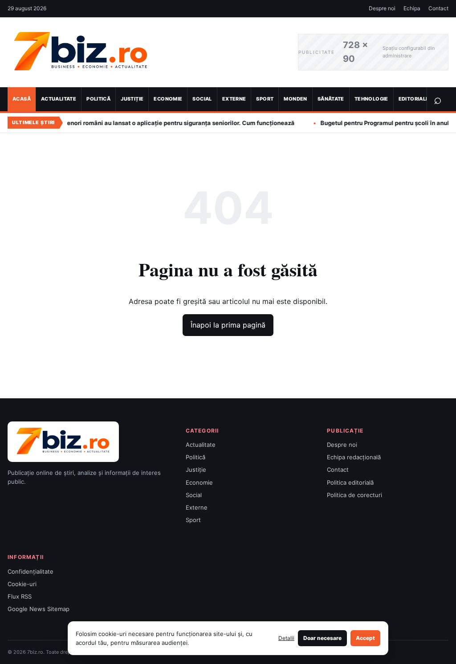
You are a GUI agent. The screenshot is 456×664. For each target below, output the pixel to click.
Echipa (411, 8)
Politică (98, 99)
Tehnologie (371, 99)
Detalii (286, 638)
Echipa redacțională (354, 457)
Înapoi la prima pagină (228, 324)
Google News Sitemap (38, 608)
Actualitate (58, 99)
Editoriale (414, 99)
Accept (365, 638)
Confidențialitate (30, 571)
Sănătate (331, 99)
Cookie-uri (22, 583)
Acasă (21, 99)
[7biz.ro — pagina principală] (146, 52)
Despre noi (382, 8)
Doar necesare (322, 638)
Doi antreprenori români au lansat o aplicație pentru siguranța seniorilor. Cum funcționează (140, 122)
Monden (295, 99)
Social (202, 99)
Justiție (132, 99)
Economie (168, 99)
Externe (234, 99)
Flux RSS (20, 596)
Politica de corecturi (354, 494)
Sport (264, 99)
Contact (438, 8)
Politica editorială (350, 482)
